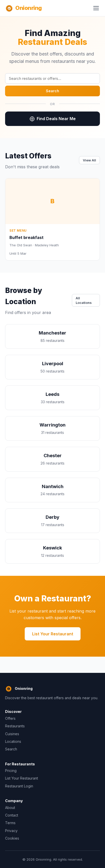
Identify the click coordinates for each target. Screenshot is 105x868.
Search (52, 91)
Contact (11, 815)
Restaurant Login (19, 786)
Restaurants (15, 726)
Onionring (28, 8)
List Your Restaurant (52, 633)
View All (89, 160)
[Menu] (96, 8)
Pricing (11, 770)
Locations (13, 741)
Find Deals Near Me (56, 118)
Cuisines (12, 734)
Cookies (12, 838)
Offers (10, 718)
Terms (10, 823)
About (10, 807)
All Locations (84, 300)
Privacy (11, 830)
